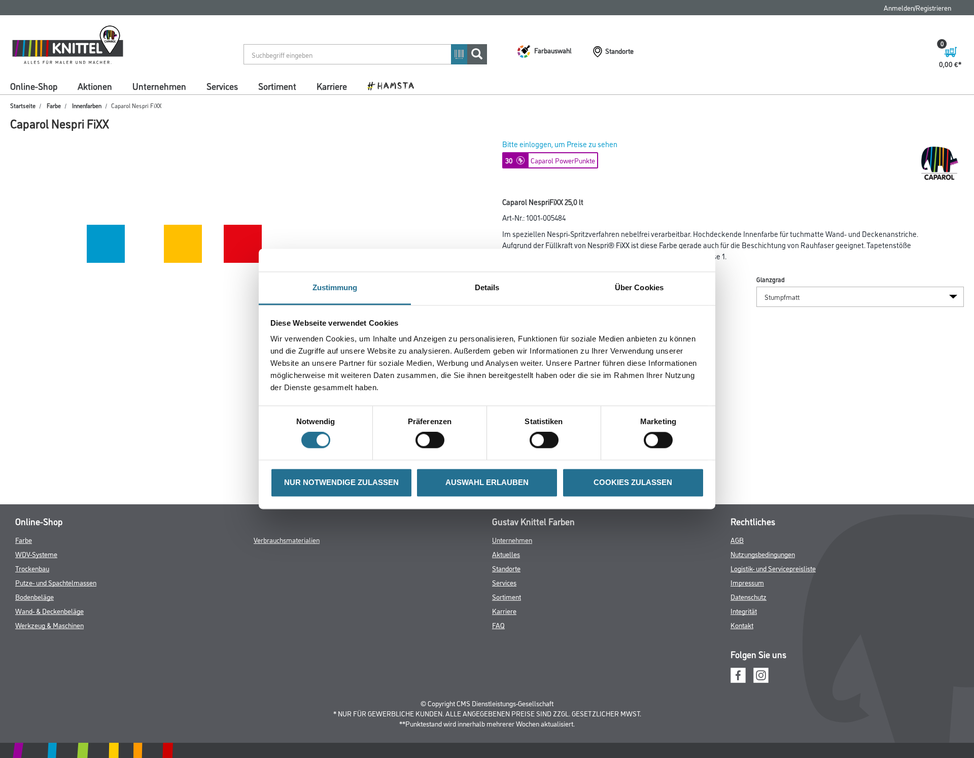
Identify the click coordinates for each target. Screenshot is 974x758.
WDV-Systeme (36, 554)
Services (222, 86)
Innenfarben (86, 105)
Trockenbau (32, 568)
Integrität (743, 610)
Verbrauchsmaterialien (287, 539)
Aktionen (95, 86)
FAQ (498, 625)
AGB (737, 539)
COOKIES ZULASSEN (633, 482)
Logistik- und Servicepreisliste (773, 568)
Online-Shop (33, 86)
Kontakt (741, 625)
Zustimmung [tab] (335, 287)
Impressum (747, 582)
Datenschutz (748, 596)
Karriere (332, 86)
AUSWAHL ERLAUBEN (487, 482)
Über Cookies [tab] (639, 287)
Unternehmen (159, 86)
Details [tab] (487, 287)
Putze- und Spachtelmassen (55, 582)
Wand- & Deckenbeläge (49, 610)
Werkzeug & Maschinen (49, 625)
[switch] (432, 440)
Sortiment (277, 86)
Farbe (54, 105)
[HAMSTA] (394, 85)
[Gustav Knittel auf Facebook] (738, 673)
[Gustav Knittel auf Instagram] (761, 673)
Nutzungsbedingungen (762, 554)
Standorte (506, 568)
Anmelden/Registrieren (917, 7)
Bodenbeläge (34, 596)
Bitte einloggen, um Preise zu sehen (559, 144)
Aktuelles (506, 554)
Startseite (23, 105)
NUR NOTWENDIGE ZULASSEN (341, 482)
